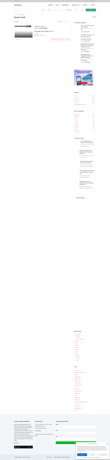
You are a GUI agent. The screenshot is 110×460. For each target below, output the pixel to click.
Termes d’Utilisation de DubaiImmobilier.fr (62, 457)
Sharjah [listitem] (76, 374)
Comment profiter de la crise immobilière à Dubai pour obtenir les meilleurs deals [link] (87, 183)
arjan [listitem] (76, 395)
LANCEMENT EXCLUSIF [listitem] (80, 104)
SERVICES (85, 5)
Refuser (92, 454)
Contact (100, 457)
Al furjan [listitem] (76, 403)
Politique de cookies (87, 457)
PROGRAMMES (65, 5)
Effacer (81, 10)
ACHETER (50, 5)
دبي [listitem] (75, 387)
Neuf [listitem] (76, 102)
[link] (24, 31)
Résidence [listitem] (77, 100)
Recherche (91, 10)
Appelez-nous (55, 39)
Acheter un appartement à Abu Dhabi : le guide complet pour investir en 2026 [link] (87, 172)
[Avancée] (76, 10)
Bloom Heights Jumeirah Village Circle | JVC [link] (44, 31)
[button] (107, 444)
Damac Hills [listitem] (77, 393)
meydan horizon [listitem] (78, 391)
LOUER (57, 5)
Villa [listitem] (76, 118)
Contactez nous (38, 430)
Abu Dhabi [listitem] (77, 406)
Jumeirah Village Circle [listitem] (79, 372)
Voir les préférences (103, 454)
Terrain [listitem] (76, 127)
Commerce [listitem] (77, 125)
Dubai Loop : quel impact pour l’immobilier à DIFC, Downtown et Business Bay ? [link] (86, 152)
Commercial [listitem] (77, 131)
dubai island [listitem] (77, 376)
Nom (57, 430)
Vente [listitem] (76, 95)
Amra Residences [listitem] (78, 385)
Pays (57, 436)
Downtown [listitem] (77, 389)
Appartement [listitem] (77, 114)
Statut (43, 10)
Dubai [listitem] (76, 370)
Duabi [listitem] (76, 410)
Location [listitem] (76, 98)
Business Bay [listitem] (77, 380)
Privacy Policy (49, 457)
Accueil (17, 14)
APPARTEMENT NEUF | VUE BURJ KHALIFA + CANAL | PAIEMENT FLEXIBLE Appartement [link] (87, 45)
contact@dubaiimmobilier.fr (41, 428)
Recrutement (37, 434)
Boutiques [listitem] (78, 357)
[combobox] (58, 10)
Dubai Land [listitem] (77, 399)
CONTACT (93, 5)
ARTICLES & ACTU (76, 5)
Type (49, 10)
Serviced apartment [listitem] (80, 339)
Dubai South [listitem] (77, 382)
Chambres (70, 10)
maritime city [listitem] (77, 397)
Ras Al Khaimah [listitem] (78, 408)
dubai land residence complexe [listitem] (81, 401)
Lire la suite (16, 442)
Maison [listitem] (76, 123)
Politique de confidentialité (94, 457)
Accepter (82, 454)
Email (62, 39)
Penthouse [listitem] (78, 336)
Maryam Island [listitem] (78, 378)
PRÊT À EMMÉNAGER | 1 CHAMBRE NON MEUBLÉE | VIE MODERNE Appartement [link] (87, 56)
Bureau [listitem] (76, 129)
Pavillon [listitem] (76, 120)
